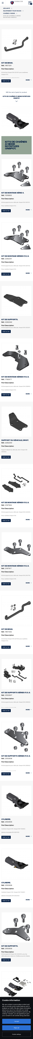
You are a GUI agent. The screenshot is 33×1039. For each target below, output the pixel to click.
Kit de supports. (9, 319)
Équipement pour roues (12, 11)
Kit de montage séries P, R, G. (15, 256)
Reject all (16, 1028)
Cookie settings (16, 1034)
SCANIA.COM (18, 1)
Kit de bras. (7, 629)
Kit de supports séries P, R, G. (15, 693)
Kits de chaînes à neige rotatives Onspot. (16, 145)
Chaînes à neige (9, 13)
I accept (16, 1021)
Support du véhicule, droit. (15, 440)
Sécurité (6, 8)
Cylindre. (6, 819)
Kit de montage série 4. (12, 193)
